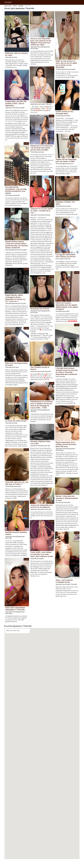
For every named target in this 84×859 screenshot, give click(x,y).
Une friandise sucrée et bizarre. (39, 368)
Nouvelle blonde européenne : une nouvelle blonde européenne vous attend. (16, 190)
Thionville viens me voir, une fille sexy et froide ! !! (16, 483)
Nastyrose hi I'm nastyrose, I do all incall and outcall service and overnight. (41, 148)
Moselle (21, 5)
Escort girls (8, 5)
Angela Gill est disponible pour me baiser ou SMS (66, 160)
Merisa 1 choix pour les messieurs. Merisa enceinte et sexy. (67, 498)
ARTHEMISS (8, 2)
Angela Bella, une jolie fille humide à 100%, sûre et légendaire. (15, 103)
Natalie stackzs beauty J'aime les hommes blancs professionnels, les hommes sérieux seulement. (16, 244)
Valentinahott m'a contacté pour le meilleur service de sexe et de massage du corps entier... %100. (41, 405)
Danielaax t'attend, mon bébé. (65, 203)
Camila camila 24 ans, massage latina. (65, 112)
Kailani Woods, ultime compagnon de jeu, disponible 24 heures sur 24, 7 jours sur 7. (15, 298)
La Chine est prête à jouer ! (16, 421)
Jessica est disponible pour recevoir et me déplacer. (41, 506)
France (15, 5)
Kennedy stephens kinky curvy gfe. (40, 442)
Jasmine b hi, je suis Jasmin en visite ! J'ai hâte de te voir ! (41, 211)
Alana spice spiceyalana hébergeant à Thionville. (15, 609)
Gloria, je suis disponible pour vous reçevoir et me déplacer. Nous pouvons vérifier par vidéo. (40, 42)
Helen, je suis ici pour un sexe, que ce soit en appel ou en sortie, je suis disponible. (66, 64)
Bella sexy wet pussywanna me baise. (16, 364)
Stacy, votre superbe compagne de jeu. (64, 581)
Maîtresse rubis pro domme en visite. (16, 54)
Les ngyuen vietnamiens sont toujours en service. (66, 256)
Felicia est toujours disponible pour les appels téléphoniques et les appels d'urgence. (67, 306)
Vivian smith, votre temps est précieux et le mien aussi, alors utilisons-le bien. (41, 554)
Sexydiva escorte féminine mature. (16, 533)
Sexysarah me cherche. (40, 309)
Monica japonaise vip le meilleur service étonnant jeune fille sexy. (66, 444)
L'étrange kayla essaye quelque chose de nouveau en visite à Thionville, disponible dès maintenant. (67, 371)
